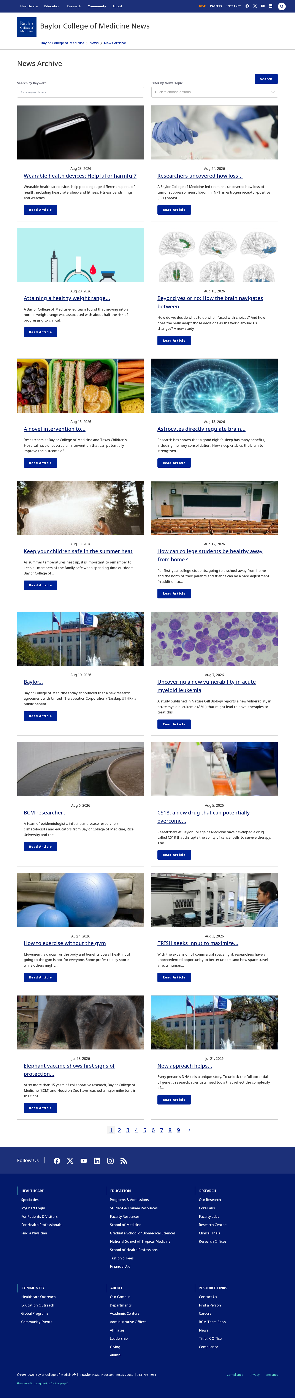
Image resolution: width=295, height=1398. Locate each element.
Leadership (119, 1338)
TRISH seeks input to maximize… (197, 943)
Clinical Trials (209, 1233)
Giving (115, 1346)
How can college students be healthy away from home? (210, 555)
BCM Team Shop (212, 1321)
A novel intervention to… (55, 428)
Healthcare (29, 6)
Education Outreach (37, 1305)
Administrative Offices (128, 1321)
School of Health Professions (134, 1249)
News (94, 43)
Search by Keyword (31, 83)
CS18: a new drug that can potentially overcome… (203, 816)
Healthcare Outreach (38, 1296)
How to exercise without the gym (65, 943)
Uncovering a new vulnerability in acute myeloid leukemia (206, 685)
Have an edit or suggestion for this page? (42, 1383)
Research (74, 6)
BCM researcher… (45, 812)
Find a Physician (34, 1233)
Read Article (40, 210)
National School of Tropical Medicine (140, 1241)
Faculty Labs (209, 1216)
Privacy (255, 1375)
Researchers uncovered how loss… (200, 175)
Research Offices (212, 1241)
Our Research (210, 1199)
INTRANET (233, 6)
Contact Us (208, 1296)
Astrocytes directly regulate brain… (201, 428)
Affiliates (117, 1330)
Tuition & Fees (122, 1258)
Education (52, 6)
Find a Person (210, 1305)
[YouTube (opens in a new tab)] (263, 6)
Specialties (30, 1199)
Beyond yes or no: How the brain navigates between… (210, 302)
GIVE (202, 6)
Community (97, 6)
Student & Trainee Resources (134, 1208)
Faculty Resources (125, 1216)
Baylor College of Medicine (62, 43)
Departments (121, 1305)
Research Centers (213, 1224)
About (117, 6)
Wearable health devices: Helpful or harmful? (80, 175)
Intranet (272, 1375)
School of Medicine (125, 1224)
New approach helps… (184, 1065)
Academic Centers (124, 1313)
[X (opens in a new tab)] (255, 6)
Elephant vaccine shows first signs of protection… (69, 1069)
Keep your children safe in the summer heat (78, 551)
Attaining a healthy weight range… (67, 297)
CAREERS (216, 6)
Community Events (36, 1321)
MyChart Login (33, 1208)
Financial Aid (120, 1266)
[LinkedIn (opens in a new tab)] (270, 6)
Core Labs (207, 1208)
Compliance (208, 1346)
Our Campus (120, 1296)
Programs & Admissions (129, 1199)
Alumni (115, 1355)
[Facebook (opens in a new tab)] (247, 6)
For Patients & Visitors (39, 1216)
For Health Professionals (41, 1224)
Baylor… (33, 681)
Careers (205, 1313)
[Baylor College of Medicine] (26, 27)
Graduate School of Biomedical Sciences (143, 1233)
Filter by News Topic (167, 83)
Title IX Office (210, 1338)
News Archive (115, 43)
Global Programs (34, 1313)
